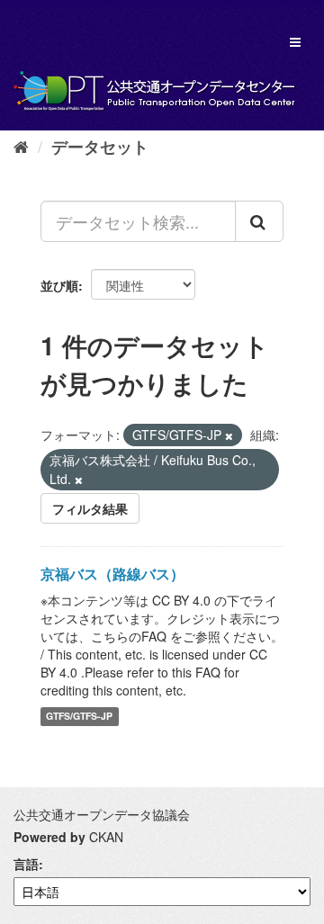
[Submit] (259, 221)
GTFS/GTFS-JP (79, 716)
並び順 (59, 285)
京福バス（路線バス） (112, 573)
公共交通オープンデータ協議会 (102, 814)
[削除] (229, 435)
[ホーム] (21, 145)
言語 (26, 864)
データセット (99, 146)
